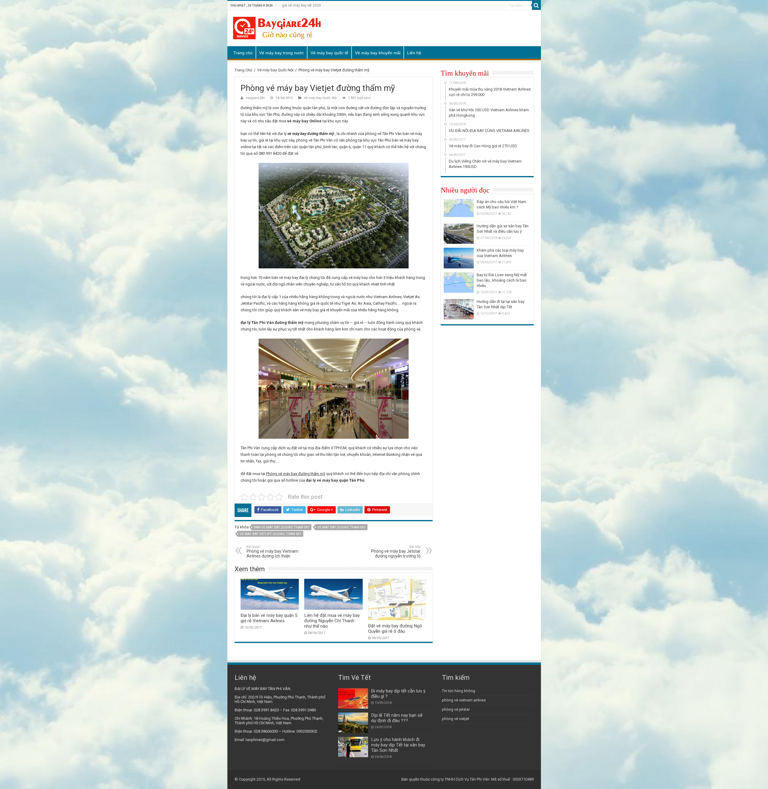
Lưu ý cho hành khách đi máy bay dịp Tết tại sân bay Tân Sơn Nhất (398, 745)
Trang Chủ (243, 70)
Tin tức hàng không (458, 691)
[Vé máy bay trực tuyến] (277, 26)
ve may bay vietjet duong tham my (270, 534)
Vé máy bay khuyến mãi (377, 52)
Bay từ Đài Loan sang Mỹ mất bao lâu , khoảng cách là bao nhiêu (502, 280)
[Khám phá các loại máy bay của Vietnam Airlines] (459, 258)
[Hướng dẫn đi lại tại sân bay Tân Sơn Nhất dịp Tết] (459, 309)
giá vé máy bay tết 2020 (301, 5)
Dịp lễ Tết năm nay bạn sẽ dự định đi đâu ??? (396, 718)
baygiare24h (255, 98)
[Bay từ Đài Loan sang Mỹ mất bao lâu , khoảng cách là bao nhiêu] (459, 282)
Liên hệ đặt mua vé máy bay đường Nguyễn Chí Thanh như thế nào (332, 621)
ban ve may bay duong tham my (281, 527)
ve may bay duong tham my (341, 527)
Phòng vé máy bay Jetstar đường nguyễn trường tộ (396, 551)
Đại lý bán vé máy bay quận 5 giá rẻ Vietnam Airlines (269, 618)
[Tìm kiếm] (536, 5)
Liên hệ (414, 52)
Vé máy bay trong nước (281, 52)
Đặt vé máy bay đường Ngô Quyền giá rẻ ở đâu (395, 628)
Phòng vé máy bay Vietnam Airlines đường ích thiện (272, 551)
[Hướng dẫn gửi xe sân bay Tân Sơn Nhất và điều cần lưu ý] (459, 233)
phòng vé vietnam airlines (464, 700)
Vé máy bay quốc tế (329, 52)
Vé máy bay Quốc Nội (275, 70)
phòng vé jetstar (456, 709)
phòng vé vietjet (455, 718)
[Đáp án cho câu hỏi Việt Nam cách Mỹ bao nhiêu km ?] (459, 209)
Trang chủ (243, 52)
